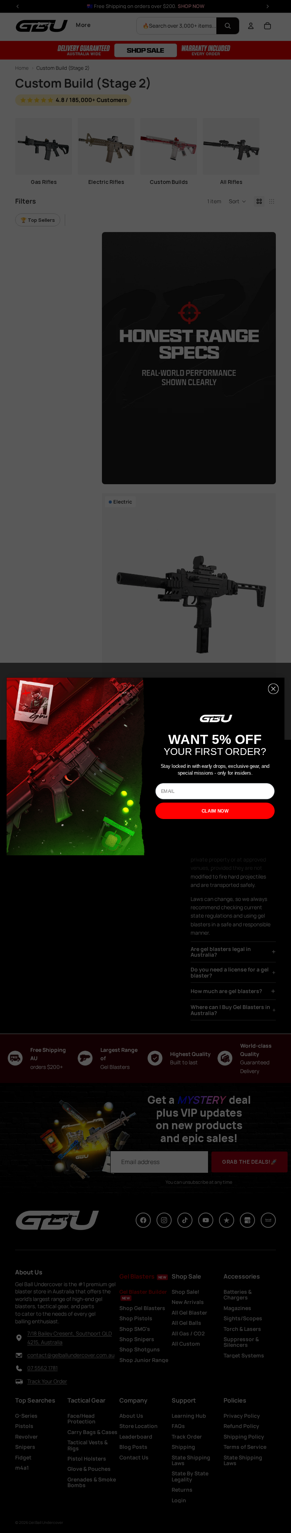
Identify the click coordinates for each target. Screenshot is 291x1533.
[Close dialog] (273, 689)
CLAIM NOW (215, 811)
